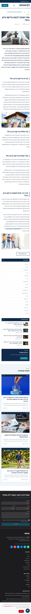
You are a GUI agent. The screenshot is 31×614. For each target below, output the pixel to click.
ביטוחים (27, 576)
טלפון (28, 506)
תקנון (28, 565)
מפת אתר (27, 563)
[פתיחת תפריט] (13, 5)
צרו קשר (5, 5)
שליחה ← (15, 524)
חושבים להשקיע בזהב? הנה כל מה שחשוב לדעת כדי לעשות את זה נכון (15, 601)
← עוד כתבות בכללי (23, 254)
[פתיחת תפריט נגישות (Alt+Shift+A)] (28, 611)
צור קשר (27, 558)
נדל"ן (28, 582)
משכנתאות (27, 580)
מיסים (28, 578)
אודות (28, 556)
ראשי (28, 12)
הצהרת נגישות (26, 569)
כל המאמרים (26, 560)
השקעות (27, 584)
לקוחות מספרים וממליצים (13, 229)
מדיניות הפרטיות (7, 606)
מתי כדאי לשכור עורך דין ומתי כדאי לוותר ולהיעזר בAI (18, 599)
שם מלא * (27, 500)
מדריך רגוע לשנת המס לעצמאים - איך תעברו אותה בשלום (17, 593)
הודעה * (28, 511)
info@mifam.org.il (24, 1)
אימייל (13, 506)
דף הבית (27, 554)
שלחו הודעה (24, 358)
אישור (21, 611)
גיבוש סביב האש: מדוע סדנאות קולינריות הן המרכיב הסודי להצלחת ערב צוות (17, 596)
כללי (25, 12)
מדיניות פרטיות (26, 567)
